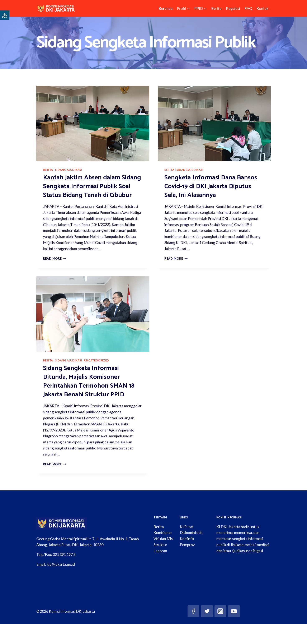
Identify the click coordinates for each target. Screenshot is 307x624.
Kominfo (187, 538)
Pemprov (187, 544)
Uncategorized (96, 360)
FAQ (248, 8)
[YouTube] (234, 611)
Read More (54, 258)
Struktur (160, 544)
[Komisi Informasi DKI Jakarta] (56, 8)
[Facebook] (193, 611)
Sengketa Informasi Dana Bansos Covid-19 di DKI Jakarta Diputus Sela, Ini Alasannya (210, 186)
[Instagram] (220, 611)
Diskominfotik (191, 532)
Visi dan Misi (164, 538)
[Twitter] (207, 611)
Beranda (166, 8)
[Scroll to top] (297, 616)
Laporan (160, 550)
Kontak (262, 8)
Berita (216, 8)
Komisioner (163, 532)
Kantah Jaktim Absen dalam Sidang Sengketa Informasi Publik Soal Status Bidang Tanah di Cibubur (92, 186)
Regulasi (233, 8)
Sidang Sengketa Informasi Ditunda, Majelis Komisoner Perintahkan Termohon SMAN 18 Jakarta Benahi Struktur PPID (88, 381)
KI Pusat (187, 526)
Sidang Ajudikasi (68, 169)
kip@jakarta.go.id (61, 564)
